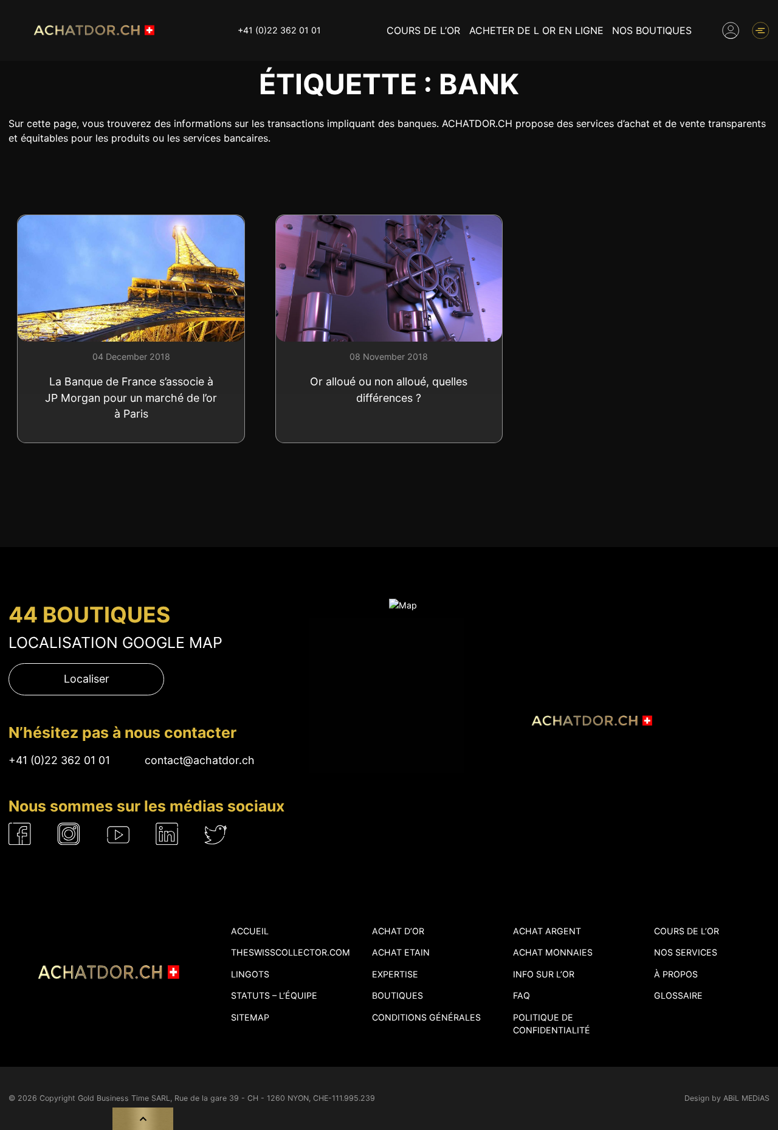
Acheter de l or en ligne (536, 30)
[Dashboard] (730, 30)
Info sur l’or (543, 974)
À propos (676, 974)
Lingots (250, 974)
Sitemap (250, 1017)
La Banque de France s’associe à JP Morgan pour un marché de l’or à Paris (131, 397)
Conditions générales (426, 1017)
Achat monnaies (553, 952)
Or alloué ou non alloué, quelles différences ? (388, 389)
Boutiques (397, 995)
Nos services (685, 952)
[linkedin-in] (167, 834)
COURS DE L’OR (423, 30)
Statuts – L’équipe (274, 995)
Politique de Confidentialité (551, 1023)
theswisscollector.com (290, 952)
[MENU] (760, 30)
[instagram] (69, 834)
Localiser (86, 678)
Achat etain (401, 952)
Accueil (250, 931)
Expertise (395, 974)
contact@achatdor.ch (200, 760)
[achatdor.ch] (92, 30)
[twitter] (215, 834)
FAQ (521, 995)
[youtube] (118, 834)
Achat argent (547, 931)
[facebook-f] (20, 834)
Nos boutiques (652, 30)
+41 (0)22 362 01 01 (279, 30)
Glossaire (678, 995)
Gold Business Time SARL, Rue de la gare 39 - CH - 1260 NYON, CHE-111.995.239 (226, 1098)
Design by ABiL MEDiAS (726, 1098)
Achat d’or (398, 931)
